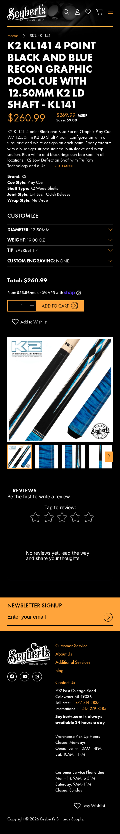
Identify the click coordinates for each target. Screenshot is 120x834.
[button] (66, 12)
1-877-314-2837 (85, 702)
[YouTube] (24, 676)
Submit (108, 621)
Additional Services (72, 662)
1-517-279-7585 (92, 708)
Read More (64, 166)
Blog (59, 670)
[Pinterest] (37, 676)
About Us (63, 654)
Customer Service (71, 646)
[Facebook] (12, 676)
